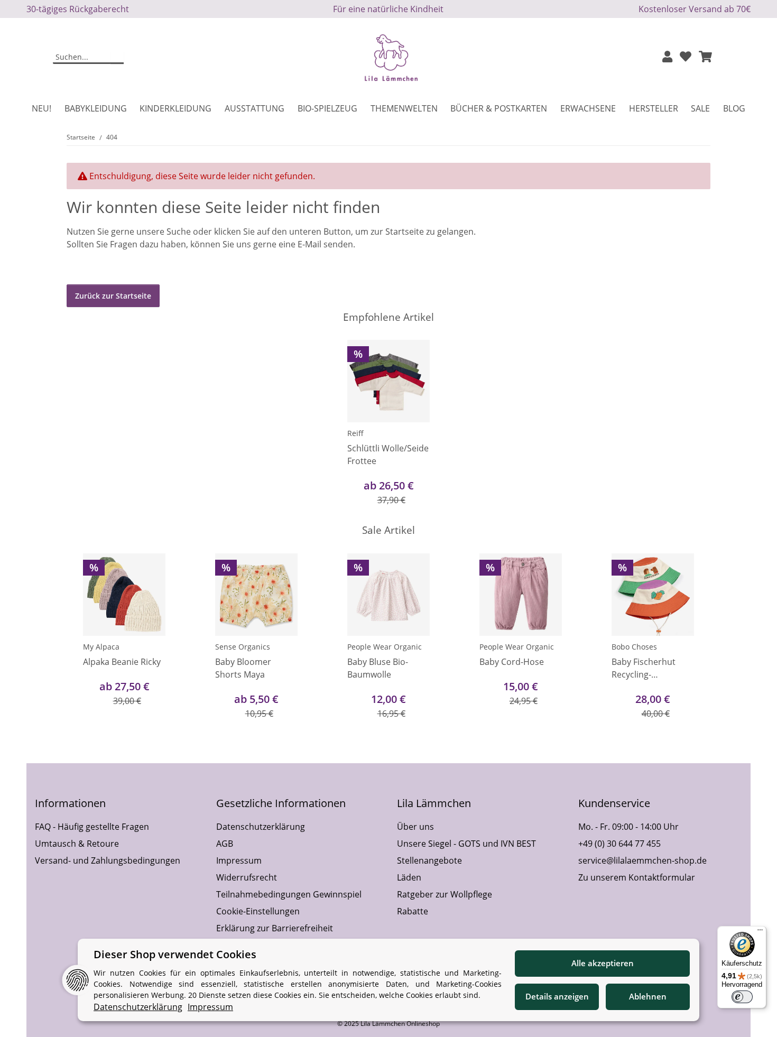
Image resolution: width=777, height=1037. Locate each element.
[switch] (742, 996)
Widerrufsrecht (246, 877)
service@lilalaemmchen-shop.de (642, 860)
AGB (224, 843)
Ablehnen (648, 996)
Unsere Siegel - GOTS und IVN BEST (466, 843)
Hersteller (653, 108)
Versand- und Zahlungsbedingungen (107, 860)
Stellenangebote (429, 860)
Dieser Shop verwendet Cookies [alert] (175, 954)
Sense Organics (242, 647)
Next (693, 637)
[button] (667, 57)
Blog (734, 108)
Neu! (41, 108)
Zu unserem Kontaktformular (636, 877)
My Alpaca (101, 647)
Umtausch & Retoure (77, 843)
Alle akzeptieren (602, 963)
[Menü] (760, 932)
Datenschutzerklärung (260, 826)
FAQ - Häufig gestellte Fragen (92, 826)
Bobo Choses (634, 647)
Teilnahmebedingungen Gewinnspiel (289, 894)
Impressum (239, 860)
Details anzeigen (557, 996)
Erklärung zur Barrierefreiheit (274, 928)
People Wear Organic (384, 647)
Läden (409, 877)
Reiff (355, 433)
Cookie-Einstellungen (258, 911)
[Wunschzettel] (685, 57)
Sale (700, 108)
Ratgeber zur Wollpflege (444, 894)
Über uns (415, 826)
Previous (84, 637)
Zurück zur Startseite (113, 296)
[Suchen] (117, 57)
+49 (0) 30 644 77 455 (619, 843)
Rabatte (412, 911)
